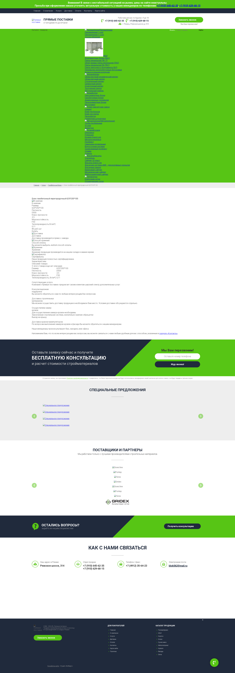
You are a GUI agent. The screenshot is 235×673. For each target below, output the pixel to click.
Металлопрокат (163, 645)
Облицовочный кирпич (95, 79)
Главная (37, 11)
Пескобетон (90, 116)
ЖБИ (160, 633)
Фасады (160, 651)
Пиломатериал (163, 630)
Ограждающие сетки (94, 181)
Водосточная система (95, 146)
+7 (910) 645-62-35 (167, 5)
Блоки (160, 639)
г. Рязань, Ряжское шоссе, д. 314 (135, 24)
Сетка (160, 654)
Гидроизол (89, 132)
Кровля (160, 648)
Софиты (88, 153)
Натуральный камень (94, 91)
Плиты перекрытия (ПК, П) (96, 60)
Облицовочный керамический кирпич (101, 77)
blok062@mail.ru (178, 565)
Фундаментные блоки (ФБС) (97, 58)
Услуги (58, 11)
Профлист (89, 142)
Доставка (68, 11)
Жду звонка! (177, 364)
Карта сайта (100, 11)
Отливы (88, 151)
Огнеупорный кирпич (94, 86)
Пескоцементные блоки (95, 102)
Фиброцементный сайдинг (96, 174)
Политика (113, 651)
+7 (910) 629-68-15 (189, 5)
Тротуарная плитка (93, 88)
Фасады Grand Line (93, 163)
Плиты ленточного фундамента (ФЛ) (101, 67)
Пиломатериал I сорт (94, 32)
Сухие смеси (162, 642)
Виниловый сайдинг (93, 170)
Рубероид (89, 135)
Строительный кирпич (94, 81)
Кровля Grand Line (93, 137)
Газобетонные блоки (94, 98)
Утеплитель (90, 158)
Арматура (89, 128)
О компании (48, 11)
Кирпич (160, 636)
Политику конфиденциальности (77, 378)
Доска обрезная (92, 37)
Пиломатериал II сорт (94, 35)
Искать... (173, 30)
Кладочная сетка (92, 179)
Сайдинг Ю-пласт (92, 160)
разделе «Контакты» (168, 333)
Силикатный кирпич (93, 84)
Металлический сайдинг (95, 172)
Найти (201, 30)
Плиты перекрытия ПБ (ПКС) (97, 65)
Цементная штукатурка (95, 118)
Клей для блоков (92, 111)
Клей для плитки (92, 114)
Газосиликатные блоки (95, 95)
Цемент (88, 109)
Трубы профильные (93, 123)
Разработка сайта (53, 666)
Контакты (88, 11)
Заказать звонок (187, 19)
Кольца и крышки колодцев (97, 72)
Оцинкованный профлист (96, 149)
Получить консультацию (181, 526)
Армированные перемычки (97, 100)
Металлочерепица (93, 139)
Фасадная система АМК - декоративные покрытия (107, 165)
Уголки (88, 125)
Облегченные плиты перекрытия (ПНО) (102, 63)
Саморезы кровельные (95, 144)
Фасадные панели (93, 167)
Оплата (78, 11)
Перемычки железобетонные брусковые (103, 70)
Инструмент (90, 105)
